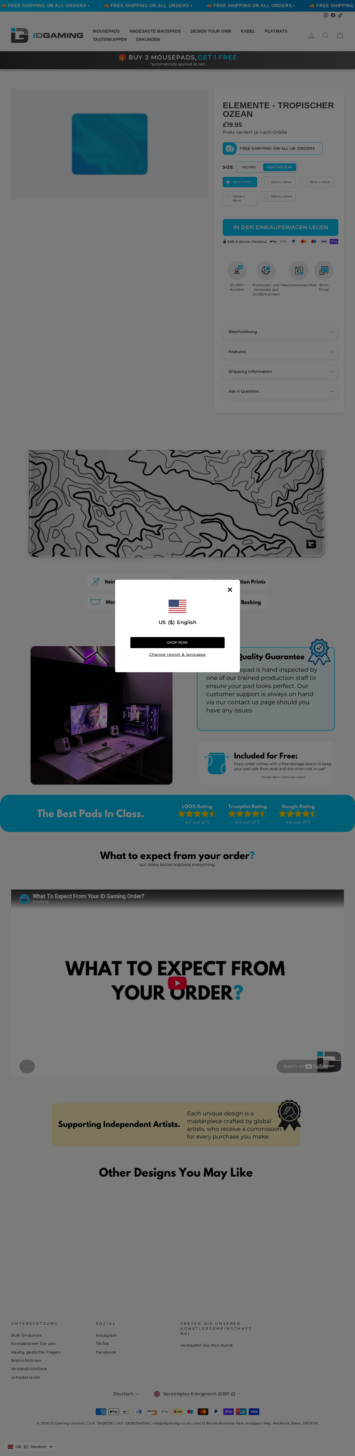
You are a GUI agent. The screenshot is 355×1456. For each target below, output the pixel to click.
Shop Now (177, 643)
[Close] (230, 589)
